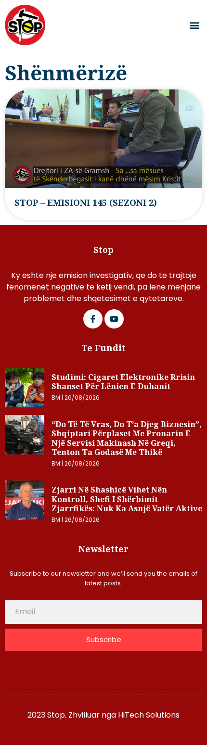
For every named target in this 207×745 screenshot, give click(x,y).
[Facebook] (93, 318)
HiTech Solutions (149, 714)
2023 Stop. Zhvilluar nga (72, 714)
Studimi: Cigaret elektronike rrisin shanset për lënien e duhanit (123, 382)
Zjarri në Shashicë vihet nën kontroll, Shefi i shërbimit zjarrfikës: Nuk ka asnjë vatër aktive (127, 499)
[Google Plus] (114, 318)
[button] (194, 25)
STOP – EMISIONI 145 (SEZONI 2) (85, 202)
